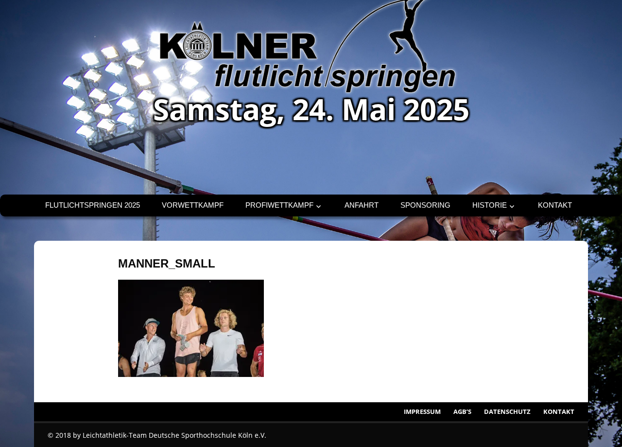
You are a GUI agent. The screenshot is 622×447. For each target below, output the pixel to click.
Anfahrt (362, 205)
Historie (489, 205)
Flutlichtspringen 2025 (92, 205)
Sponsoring (425, 205)
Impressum (422, 411)
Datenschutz (507, 411)
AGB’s (462, 411)
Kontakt (555, 205)
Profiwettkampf (279, 205)
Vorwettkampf (193, 205)
